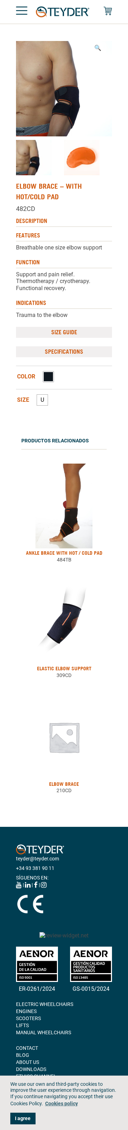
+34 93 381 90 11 (35, 868)
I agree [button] (23, 1119)
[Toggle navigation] (21, 12)
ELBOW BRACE (64, 784)
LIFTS (22, 1025)
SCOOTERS (28, 1018)
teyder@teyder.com (37, 858)
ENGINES (26, 1011)
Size (23, 400)
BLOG (22, 1055)
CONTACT (27, 1048)
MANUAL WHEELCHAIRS (43, 1032)
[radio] (48, 376)
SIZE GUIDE (64, 332)
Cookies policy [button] (61, 1104)
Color (26, 376)
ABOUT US (27, 1062)
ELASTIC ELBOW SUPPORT (64, 668)
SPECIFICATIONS (64, 351)
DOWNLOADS (31, 1069)
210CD (64, 790)
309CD (64, 675)
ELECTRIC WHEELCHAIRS (44, 1004)
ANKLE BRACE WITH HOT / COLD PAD (64, 553)
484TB (64, 560)
